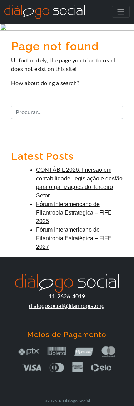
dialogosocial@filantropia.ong (67, 306)
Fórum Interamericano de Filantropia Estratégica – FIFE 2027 (74, 238)
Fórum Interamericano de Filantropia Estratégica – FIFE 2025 (74, 212)
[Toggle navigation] (121, 12)
